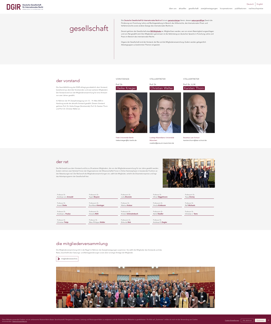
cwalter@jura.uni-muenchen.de (162, 143)
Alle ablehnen (247, 320)
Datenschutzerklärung (19, 321)
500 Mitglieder (155, 31)
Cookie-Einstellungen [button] (232, 320)
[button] (193, 8)
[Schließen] (268, 320)
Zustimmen (260, 320)
